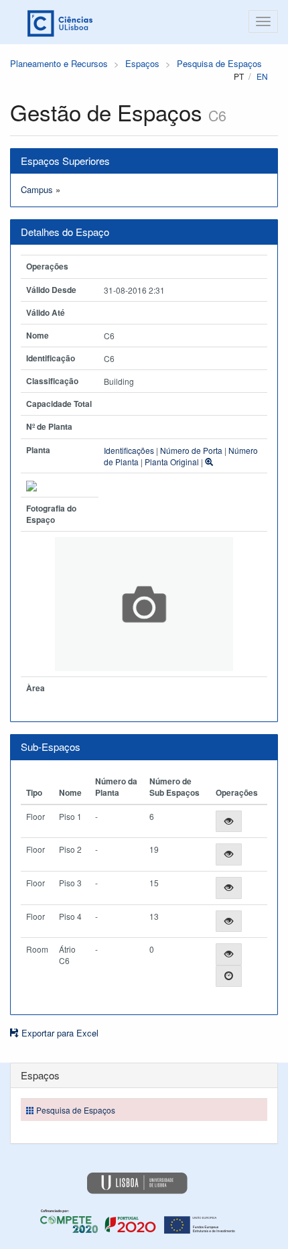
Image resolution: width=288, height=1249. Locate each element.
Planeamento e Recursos (59, 63)
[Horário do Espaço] (229, 976)
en (262, 76)
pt (239, 76)
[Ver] (229, 822)
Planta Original (172, 461)
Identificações (129, 450)
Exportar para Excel (58, 1032)
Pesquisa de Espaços (219, 63)
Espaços (142, 63)
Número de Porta (191, 450)
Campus (37, 189)
